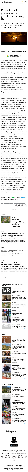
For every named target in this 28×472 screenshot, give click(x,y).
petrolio (18, 203)
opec (15, 203)
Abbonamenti (5, 450)
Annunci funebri (16, 451)
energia (11, 203)
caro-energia (7, 203)
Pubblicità (10, 451)
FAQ (24, 450)
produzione (22, 203)
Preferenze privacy (22, 453)
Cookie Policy (13, 453)
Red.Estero (22, 51)
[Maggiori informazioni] (20, 56)
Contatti (20, 450)
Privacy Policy (6, 453)
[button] (2, 456)
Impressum (16, 450)
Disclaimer (11, 450)
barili (2, 203)
